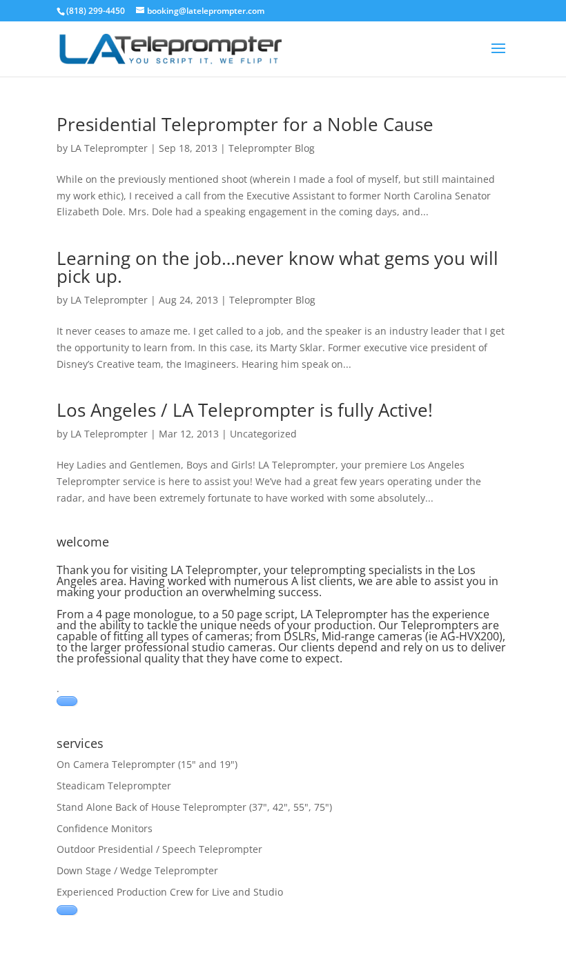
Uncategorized (263, 433)
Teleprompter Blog (271, 148)
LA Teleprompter (109, 148)
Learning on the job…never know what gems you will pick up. (277, 267)
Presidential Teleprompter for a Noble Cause (245, 124)
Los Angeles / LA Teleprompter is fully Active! (245, 409)
